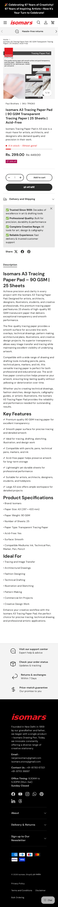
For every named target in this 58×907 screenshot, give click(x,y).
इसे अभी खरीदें (29, 187)
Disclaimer (40, 890)
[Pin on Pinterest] (29, 251)
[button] (52, 22)
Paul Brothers (12, 103)
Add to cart (39, 177)
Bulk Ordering (17, 897)
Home (5, 40)
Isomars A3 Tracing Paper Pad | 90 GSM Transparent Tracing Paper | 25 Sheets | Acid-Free (28, 43)
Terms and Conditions (21, 890)
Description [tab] (10, 264)
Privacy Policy (18, 883)
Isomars (21, 874)
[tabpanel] (29, 447)
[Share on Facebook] (22, 251)
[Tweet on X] (16, 251)
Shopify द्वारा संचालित (33, 874)
